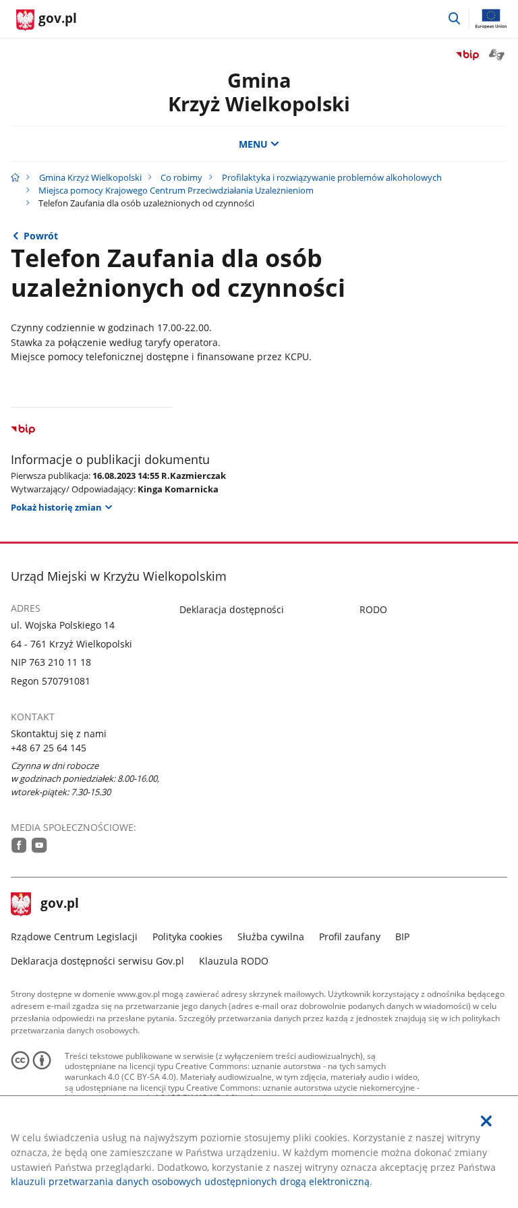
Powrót (41, 235)
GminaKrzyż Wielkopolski (259, 92)
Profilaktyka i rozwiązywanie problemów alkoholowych (332, 177)
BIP (402, 936)
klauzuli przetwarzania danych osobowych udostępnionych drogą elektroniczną (190, 1181)
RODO (373, 609)
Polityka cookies (187, 936)
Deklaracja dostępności (231, 609)
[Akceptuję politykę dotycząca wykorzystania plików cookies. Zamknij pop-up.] (486, 1121)
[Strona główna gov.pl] (15, 177)
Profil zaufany (349, 936)
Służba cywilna (270, 936)
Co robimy (181, 177)
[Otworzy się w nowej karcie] (19, 845)
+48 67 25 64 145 (48, 747)
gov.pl (59, 904)
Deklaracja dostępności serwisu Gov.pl (97, 960)
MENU (253, 144)
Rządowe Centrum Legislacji (74, 936)
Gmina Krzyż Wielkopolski (90, 177)
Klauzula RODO (233, 960)
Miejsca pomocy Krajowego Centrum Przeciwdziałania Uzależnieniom (176, 190)
